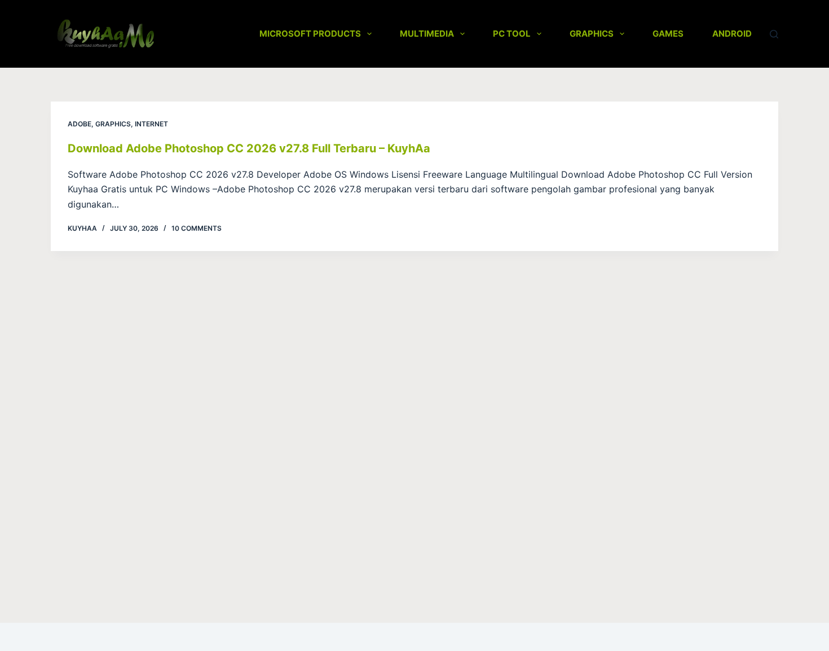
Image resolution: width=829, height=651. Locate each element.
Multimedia (427, 33)
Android (732, 33)
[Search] (774, 34)
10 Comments (196, 228)
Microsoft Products (310, 33)
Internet (151, 124)
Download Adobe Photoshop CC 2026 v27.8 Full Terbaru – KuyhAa (249, 148)
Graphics (592, 33)
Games (668, 33)
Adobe (79, 124)
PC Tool (512, 33)
